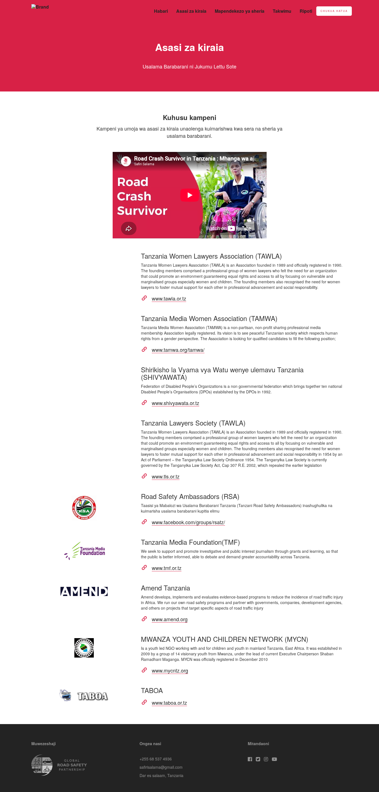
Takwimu (282, 11)
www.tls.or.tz (166, 476)
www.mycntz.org (170, 670)
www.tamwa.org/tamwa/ (178, 349)
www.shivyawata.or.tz (175, 402)
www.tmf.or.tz (166, 567)
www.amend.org (170, 619)
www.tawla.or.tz (169, 298)
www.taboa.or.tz (169, 702)
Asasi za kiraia (191, 11)
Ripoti (306, 11)
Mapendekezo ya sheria (239, 11)
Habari (161, 11)
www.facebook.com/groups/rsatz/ (188, 522)
